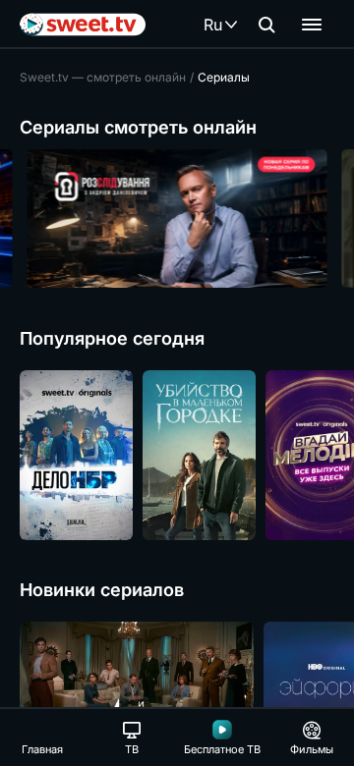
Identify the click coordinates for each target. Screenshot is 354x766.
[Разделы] (311, 24)
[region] (177, 218)
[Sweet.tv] (83, 24)
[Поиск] (266, 24)
